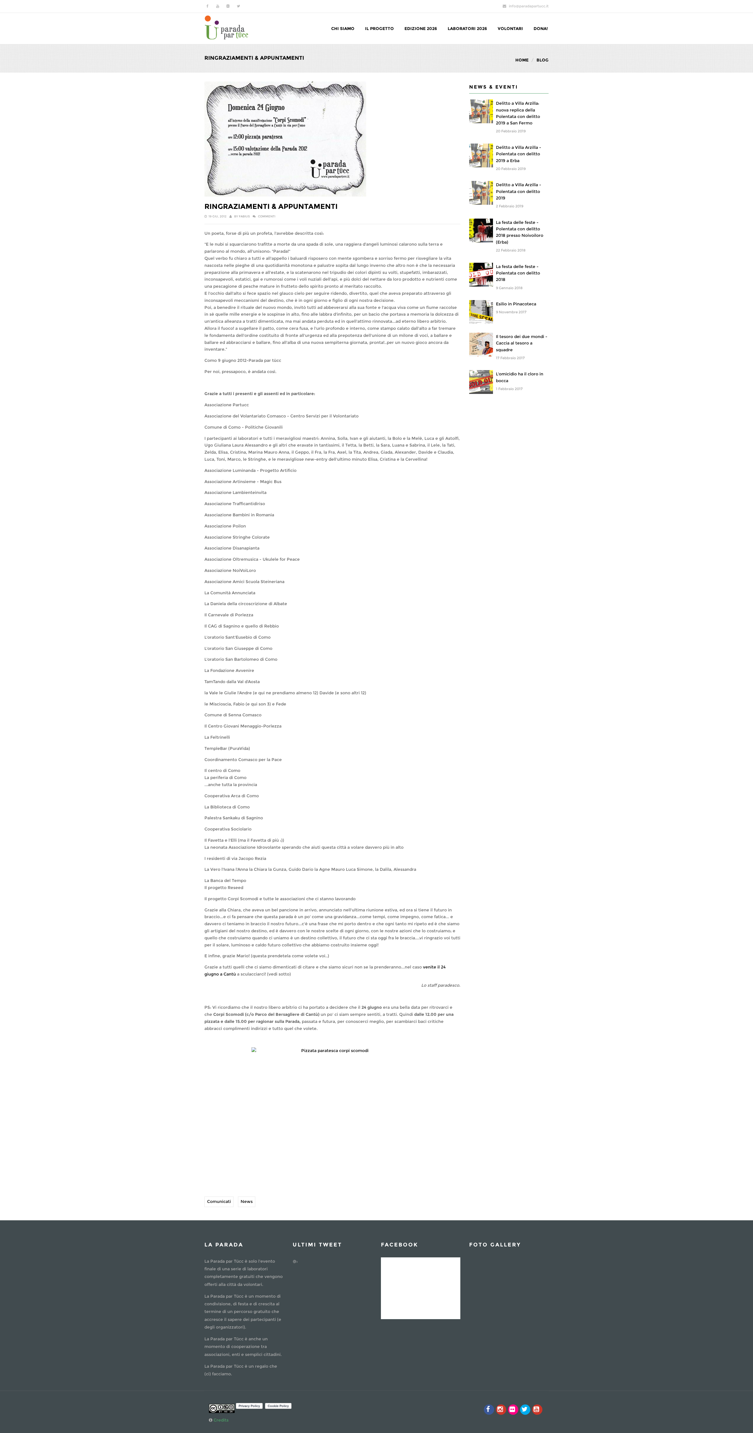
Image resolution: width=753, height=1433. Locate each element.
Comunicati (219, 1201)
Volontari (510, 28)
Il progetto (379, 28)
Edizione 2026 (420, 28)
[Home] (226, 26)
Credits (221, 1420)
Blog (543, 60)
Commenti (266, 216)
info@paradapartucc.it (529, 6)
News (247, 1201)
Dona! (541, 28)
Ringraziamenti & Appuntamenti (271, 206)
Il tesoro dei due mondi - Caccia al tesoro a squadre (521, 343)
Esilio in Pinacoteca (516, 304)
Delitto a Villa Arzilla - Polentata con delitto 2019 (518, 191)
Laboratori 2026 (467, 28)
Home (522, 60)
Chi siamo (342, 28)
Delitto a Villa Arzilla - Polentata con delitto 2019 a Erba (518, 154)
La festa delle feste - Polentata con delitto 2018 (518, 273)
